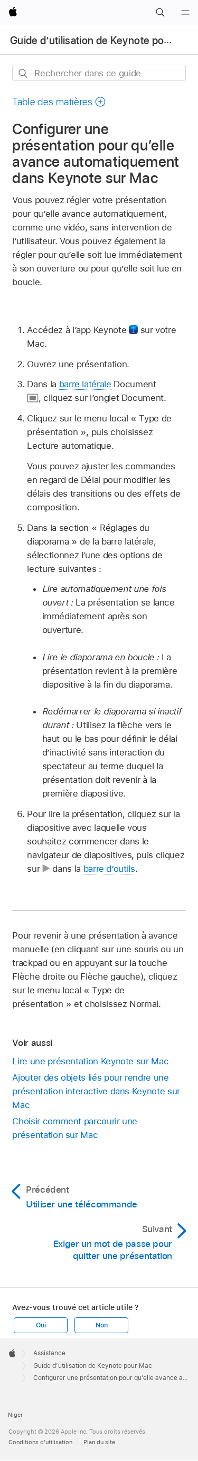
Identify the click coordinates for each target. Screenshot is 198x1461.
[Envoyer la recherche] (23, 73)
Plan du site (99, 1442)
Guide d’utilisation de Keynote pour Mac (103, 40)
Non (101, 1325)
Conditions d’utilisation (40, 1442)
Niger (15, 1414)
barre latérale (85, 384)
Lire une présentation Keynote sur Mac (90, 1061)
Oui (40, 1325)
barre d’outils (109, 868)
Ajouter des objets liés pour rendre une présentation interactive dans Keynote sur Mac (96, 1091)
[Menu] (185, 12)
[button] (160, 12)
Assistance (49, 1353)
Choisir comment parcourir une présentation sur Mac (74, 1128)
